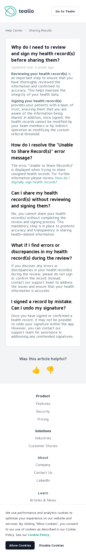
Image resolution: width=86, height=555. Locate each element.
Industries (43, 438)
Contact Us (43, 472)
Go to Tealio (65, 11)
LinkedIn (43, 480)
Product (43, 396)
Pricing (43, 419)
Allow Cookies (20, 545)
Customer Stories (43, 446)
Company (43, 465)
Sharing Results (40, 30)
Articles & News (43, 500)
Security (43, 411)
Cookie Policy (38, 535)
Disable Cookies (51, 545)
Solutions (43, 431)
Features (43, 403)
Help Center (14, 30)
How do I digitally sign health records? (40, 180)
